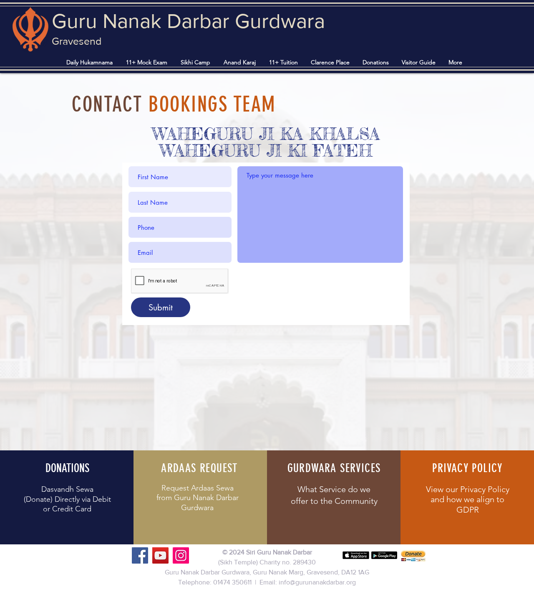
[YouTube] (160, 555)
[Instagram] (181, 555)
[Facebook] (140, 555)
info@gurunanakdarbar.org (317, 582)
